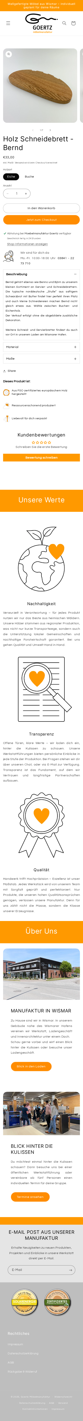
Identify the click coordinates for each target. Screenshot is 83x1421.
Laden (35, 334)
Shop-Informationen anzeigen (27, 244)
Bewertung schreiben (41, 457)
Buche (29, 176)
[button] (8, 23)
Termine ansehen (30, 1196)
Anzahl (7, 185)
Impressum (15, 1344)
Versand (19, 163)
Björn (57, 282)
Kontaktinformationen (35, 1409)
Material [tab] (12, 347)
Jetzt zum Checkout (41, 219)
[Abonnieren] (70, 1270)
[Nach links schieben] (33, 130)
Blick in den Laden (31, 1066)
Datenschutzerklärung (23, 1353)
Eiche (11, 176)
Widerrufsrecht (63, 1397)
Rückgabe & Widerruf (22, 1371)
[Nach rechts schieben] (50, 130)
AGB (11, 1362)
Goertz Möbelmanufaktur (35, 1397)
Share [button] (12, 370)
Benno (43, 282)
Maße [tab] (10, 358)
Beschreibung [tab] (16, 274)
